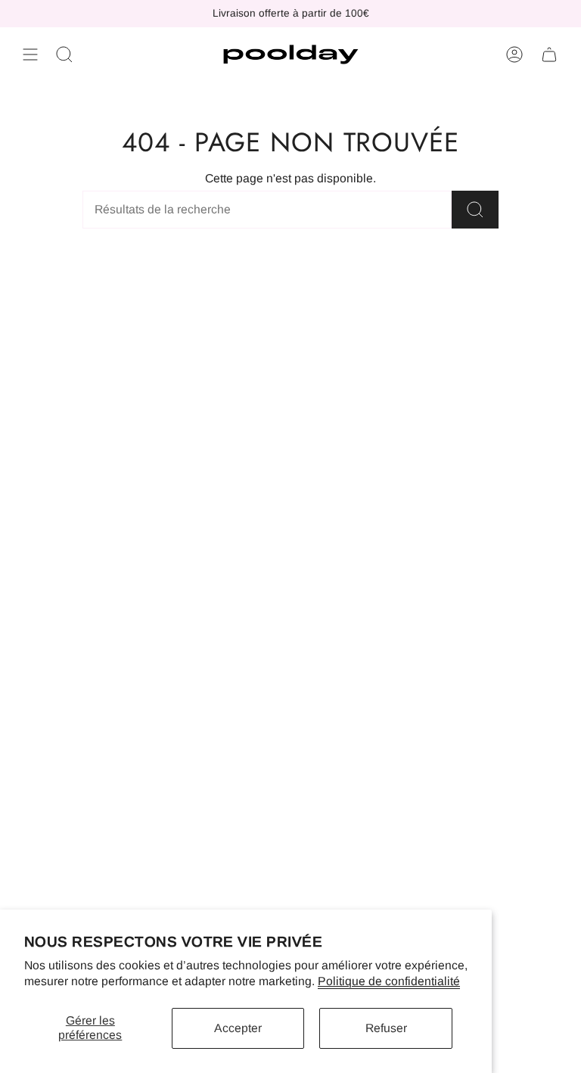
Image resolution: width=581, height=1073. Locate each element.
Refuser (386, 1028)
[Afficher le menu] (30, 54)
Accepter (238, 1028)
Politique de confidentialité (389, 981)
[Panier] (549, 54)
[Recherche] (475, 210)
